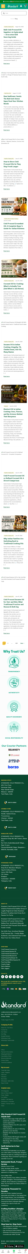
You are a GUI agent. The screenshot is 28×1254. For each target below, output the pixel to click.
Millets (3, 1217)
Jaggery (20, 1215)
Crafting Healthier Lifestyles (12, 1209)
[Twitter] (17, 976)
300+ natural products (16, 1140)
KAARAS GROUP (14, 1241)
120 (16, 643)
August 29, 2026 (19, 26)
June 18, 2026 (18, 535)
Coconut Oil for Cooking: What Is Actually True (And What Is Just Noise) (14, 286)
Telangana (11, 1170)
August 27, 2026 (17, 93)
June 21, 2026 (18, 472)
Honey (7, 1215)
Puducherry (13, 1181)
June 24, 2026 (13, 406)
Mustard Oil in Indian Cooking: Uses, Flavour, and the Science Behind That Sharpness (13, 413)
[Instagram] (14, 976)
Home (12, 18)
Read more (7, 63)
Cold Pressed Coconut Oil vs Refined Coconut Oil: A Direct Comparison (14, 478)
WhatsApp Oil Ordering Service (11, 1232)
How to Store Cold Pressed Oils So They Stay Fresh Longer (12, 164)
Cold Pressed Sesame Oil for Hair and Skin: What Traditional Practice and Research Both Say (14, 603)
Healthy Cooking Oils (8, 26)
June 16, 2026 (18, 596)
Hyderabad (13, 1150)
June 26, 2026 (7, 220)
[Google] (2, 976)
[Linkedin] (21, 976)
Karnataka (7, 1168)
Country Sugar (13, 1215)
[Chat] (14, 1251)
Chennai (5, 1150)
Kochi (8, 1181)
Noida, (4, 1179)
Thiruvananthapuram (19, 1179)
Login (8, 1252)
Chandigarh (9, 1179)
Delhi (5, 1177)
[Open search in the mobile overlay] (14, 13)
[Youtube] (6, 976)
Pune (13, 1177)
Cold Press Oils (7, 93)
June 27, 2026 (18, 158)
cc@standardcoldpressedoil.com (11, 1012)
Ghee (3, 1215)
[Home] (3, 1251)
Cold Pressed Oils (21, 1213)
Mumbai (9, 1177)
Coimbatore (20, 1181)
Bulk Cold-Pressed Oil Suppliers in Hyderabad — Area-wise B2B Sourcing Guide (13, 33)
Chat (14, 1252)
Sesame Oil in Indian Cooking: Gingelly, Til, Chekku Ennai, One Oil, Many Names (13, 348)
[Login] (8, 1251)
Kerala (12, 1168)
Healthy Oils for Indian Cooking (11, 218)
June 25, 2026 (18, 341)
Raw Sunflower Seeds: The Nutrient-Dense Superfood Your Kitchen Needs (13, 100)
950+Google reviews (17, 1136)
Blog (16, 18)
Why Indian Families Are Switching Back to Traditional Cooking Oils (13, 541)
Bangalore (23, 1152)
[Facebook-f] (10, 976)
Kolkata (18, 1177)
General (6, 406)
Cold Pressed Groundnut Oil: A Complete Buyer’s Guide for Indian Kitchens (14, 226)
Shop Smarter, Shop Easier (11, 1224)
